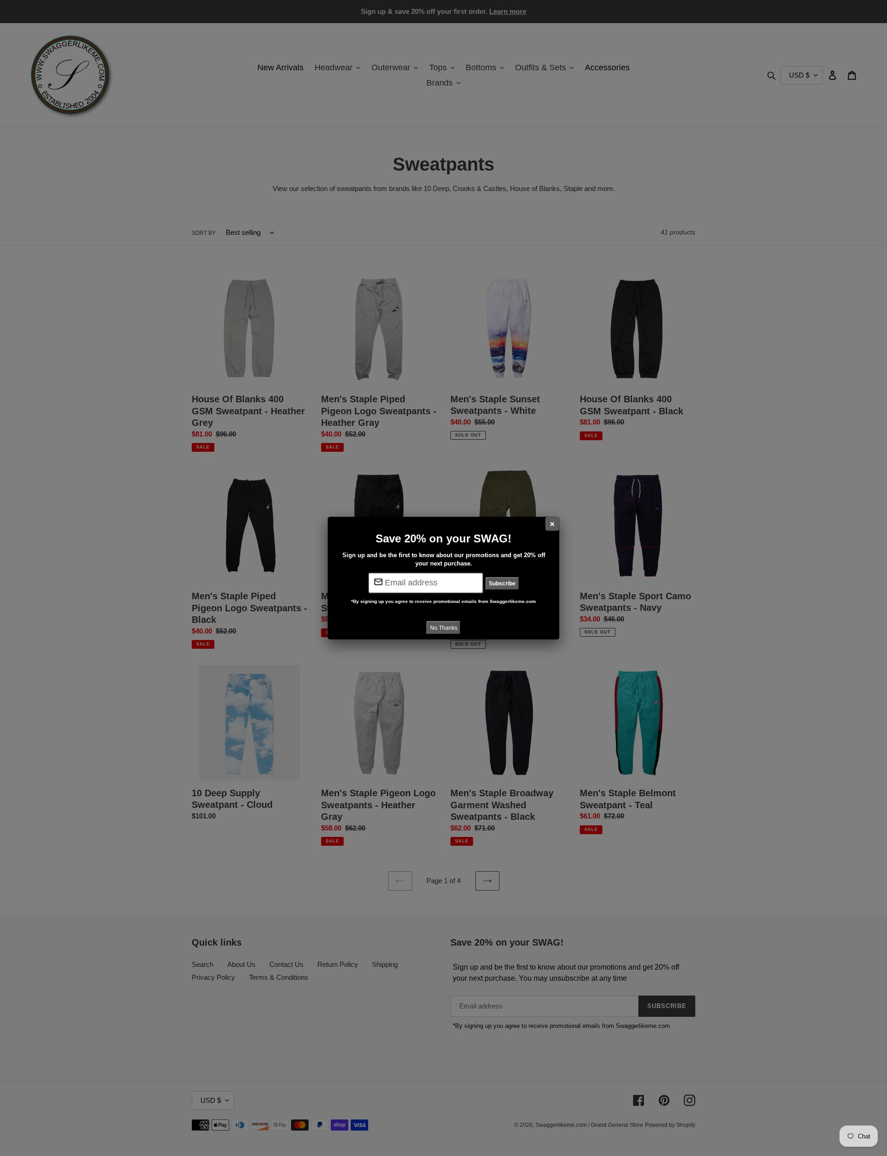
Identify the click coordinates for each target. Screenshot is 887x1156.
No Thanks (443, 627)
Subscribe (502, 583)
